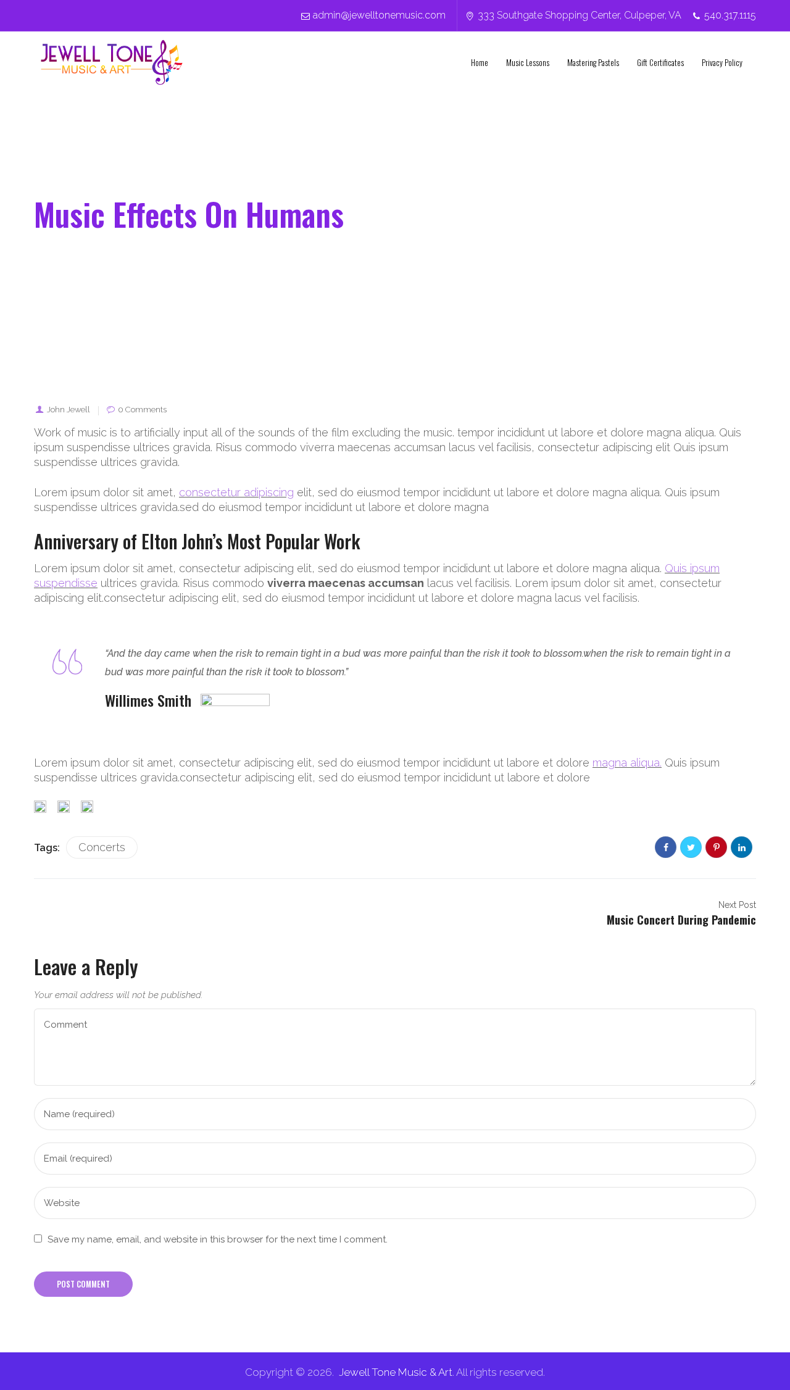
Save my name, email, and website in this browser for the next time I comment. (218, 1239)
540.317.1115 (730, 15)
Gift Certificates (660, 62)
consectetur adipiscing (236, 492)
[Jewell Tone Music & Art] (111, 62)
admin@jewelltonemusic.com (379, 15)
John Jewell (68, 409)
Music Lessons (527, 62)
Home (479, 62)
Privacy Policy (722, 62)
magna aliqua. (627, 762)
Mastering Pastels (593, 62)
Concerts (101, 847)
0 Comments (142, 409)
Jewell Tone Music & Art (395, 1372)
